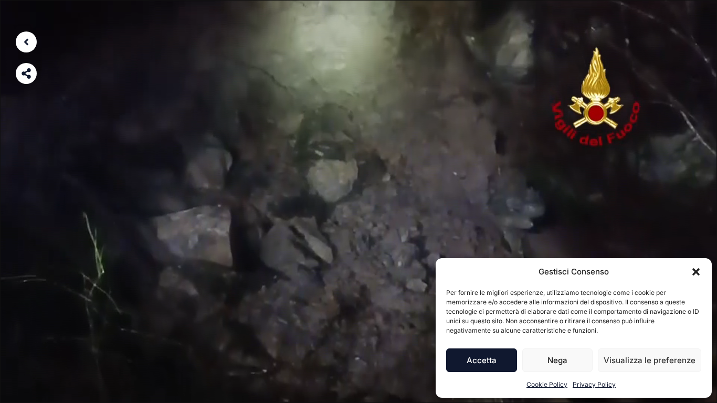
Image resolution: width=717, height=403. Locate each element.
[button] (696, 272)
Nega (557, 360)
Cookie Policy (546, 384)
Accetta (482, 360)
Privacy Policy (594, 384)
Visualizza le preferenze (649, 360)
